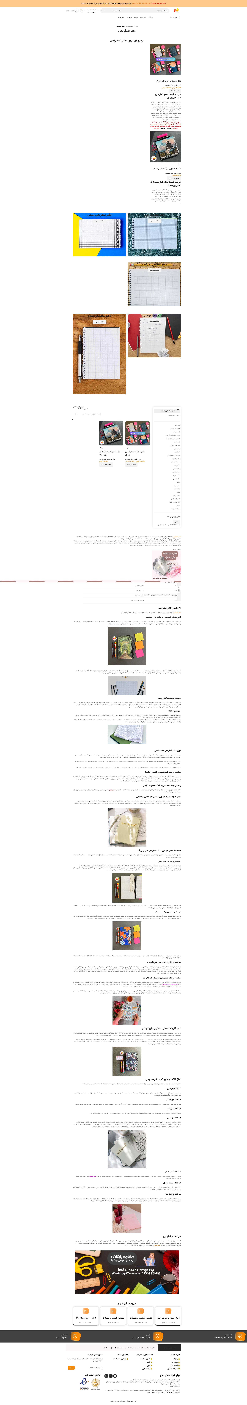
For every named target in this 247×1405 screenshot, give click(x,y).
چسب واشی (176, 495)
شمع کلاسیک (176, 452)
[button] (174, 178)
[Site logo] (176, 10)
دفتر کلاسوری (176, 475)
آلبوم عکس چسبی (175, 428)
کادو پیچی (177, 485)
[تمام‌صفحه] (179, 599)
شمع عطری (177, 449)
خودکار (178, 505)
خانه (136, 26)
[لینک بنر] (154, 236)
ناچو (90, 801)
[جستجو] (102, 10)
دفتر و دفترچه (129, 26)
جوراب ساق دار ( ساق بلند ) (172, 435)
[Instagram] (106, 1376)
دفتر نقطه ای (176, 479)
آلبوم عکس (177, 425)
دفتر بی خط (176, 465)
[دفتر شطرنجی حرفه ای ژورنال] (165, 59)
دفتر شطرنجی (169, 85)
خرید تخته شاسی (175, 499)
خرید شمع (177, 442)
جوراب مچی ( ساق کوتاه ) (173, 439)
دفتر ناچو (157, 1245)
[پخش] (179, 584)
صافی (176, 522)
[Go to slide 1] (126, 203)
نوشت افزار (177, 489)
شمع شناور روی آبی (175, 445)
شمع (112, 1348)
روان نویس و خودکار (174, 502)
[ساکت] (179, 595)
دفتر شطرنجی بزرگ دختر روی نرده (166, 168)
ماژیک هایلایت (176, 509)
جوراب (105, 1348)
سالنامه (178, 482)
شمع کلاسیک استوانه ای (173, 455)
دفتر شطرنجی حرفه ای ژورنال (168, 81)
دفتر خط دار (176, 469)
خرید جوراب (176, 432)
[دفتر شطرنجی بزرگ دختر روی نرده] (165, 147)
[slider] (160, 595)
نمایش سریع (178, 77)
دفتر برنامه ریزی (175, 462)
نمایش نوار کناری (77, 407)
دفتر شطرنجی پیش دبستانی (170, 984)
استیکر (178, 492)
